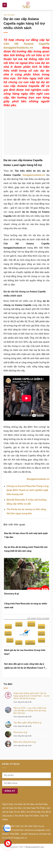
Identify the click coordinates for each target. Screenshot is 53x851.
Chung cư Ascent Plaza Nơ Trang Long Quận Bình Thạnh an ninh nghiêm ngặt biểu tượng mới (28, 490)
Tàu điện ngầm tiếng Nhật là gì (27, 722)
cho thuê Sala (41, 804)
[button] (4, 5)
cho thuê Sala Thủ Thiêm (34, 808)
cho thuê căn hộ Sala (23, 804)
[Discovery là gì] (26, 574)
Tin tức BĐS (19, 812)
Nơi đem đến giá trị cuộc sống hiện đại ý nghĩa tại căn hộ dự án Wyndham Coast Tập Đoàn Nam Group (25, 666)
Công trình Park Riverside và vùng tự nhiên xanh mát (25, 605)
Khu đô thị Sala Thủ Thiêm (27, 815)
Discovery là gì (11, 593)
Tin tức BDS (9, 15)
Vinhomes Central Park (13, 830)
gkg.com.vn (21, 837)
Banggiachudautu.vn (38, 479)
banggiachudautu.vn (34, 175)
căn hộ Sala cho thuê (11, 808)
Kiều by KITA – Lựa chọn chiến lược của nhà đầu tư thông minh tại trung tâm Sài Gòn (30, 710)
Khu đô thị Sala (33, 812)
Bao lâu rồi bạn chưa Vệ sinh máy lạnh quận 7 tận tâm (26, 535)
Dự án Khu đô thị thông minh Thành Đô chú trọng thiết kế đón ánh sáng (25, 549)
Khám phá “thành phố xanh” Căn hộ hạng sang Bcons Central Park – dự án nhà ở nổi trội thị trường (31, 696)
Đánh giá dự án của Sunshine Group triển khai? (24, 652)
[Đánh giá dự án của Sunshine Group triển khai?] (26, 630)
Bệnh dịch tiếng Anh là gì (24, 742)
